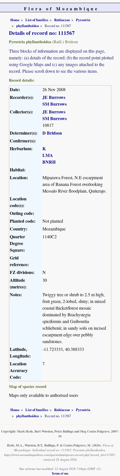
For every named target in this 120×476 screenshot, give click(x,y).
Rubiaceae (62, 19)
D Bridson (52, 133)
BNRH (49, 162)
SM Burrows (54, 104)
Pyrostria (83, 19)
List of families (36, 19)
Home (15, 19)
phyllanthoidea (27, 25)
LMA (47, 155)
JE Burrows (53, 97)
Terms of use (60, 473)
